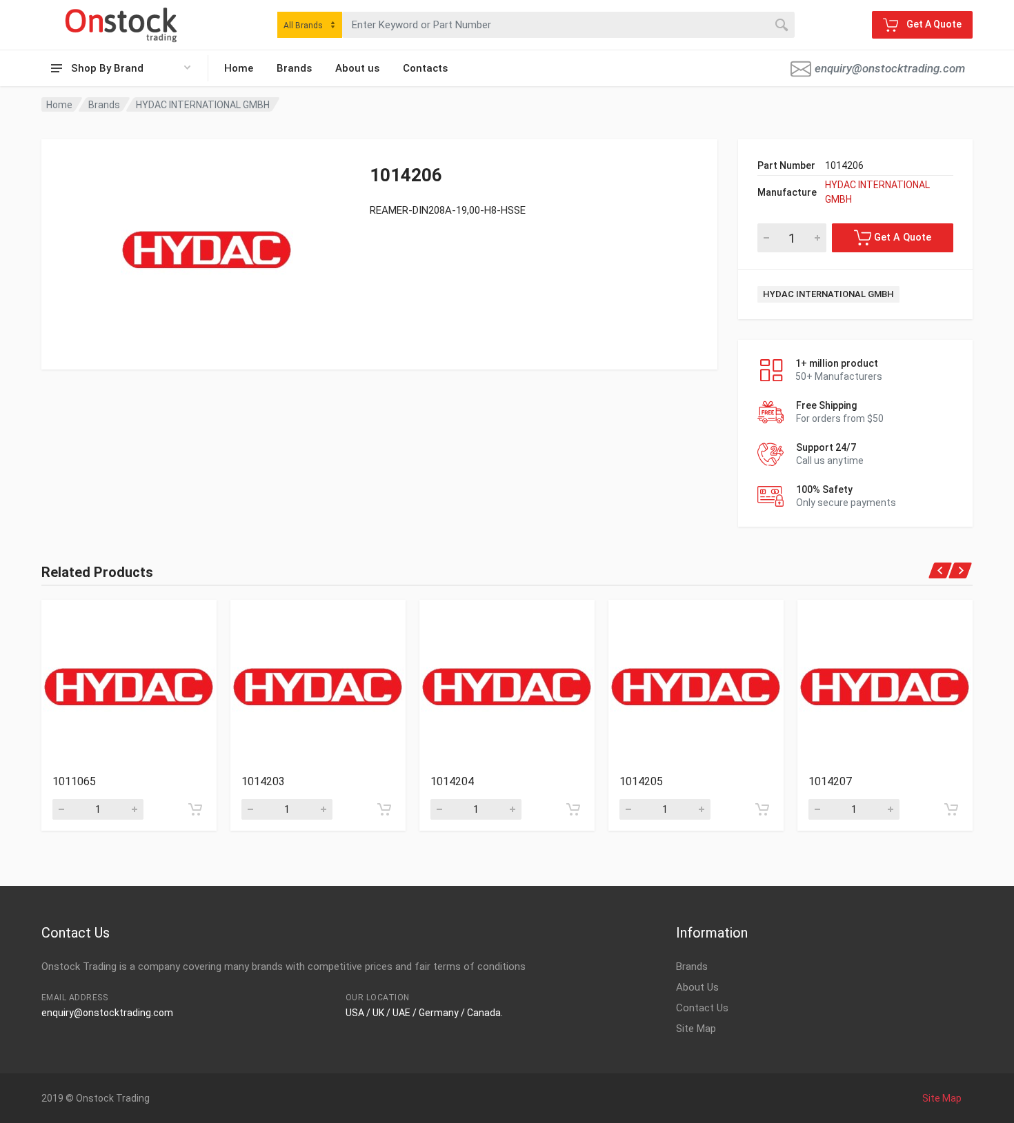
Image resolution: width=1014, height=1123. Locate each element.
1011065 (74, 781)
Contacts (425, 68)
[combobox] (309, 25)
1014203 (263, 781)
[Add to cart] (195, 809)
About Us (697, 987)
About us (357, 68)
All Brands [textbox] (303, 25)
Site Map (696, 1028)
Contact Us (702, 1008)
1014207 (830, 781)
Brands (294, 68)
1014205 (641, 781)
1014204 (452, 781)
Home (238, 68)
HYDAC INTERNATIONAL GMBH (203, 104)
